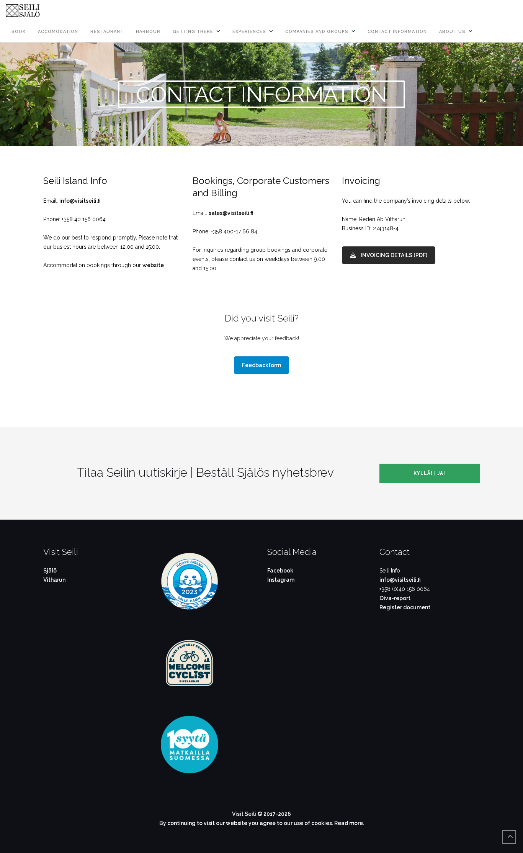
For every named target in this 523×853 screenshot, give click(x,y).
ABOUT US (452, 31)
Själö (50, 571)
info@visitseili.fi (80, 201)
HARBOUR (148, 31)
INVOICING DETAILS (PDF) (394, 255)
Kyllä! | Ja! (429, 473)
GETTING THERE (193, 31)
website (153, 265)
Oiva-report (394, 598)
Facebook (280, 571)
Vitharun (54, 580)
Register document (404, 607)
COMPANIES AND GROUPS (316, 31)
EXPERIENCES (249, 31)
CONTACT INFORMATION (397, 31)
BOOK (18, 31)
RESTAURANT (107, 31)
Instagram (280, 580)
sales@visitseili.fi (231, 213)
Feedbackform (261, 365)
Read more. (349, 823)
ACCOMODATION (58, 31)
